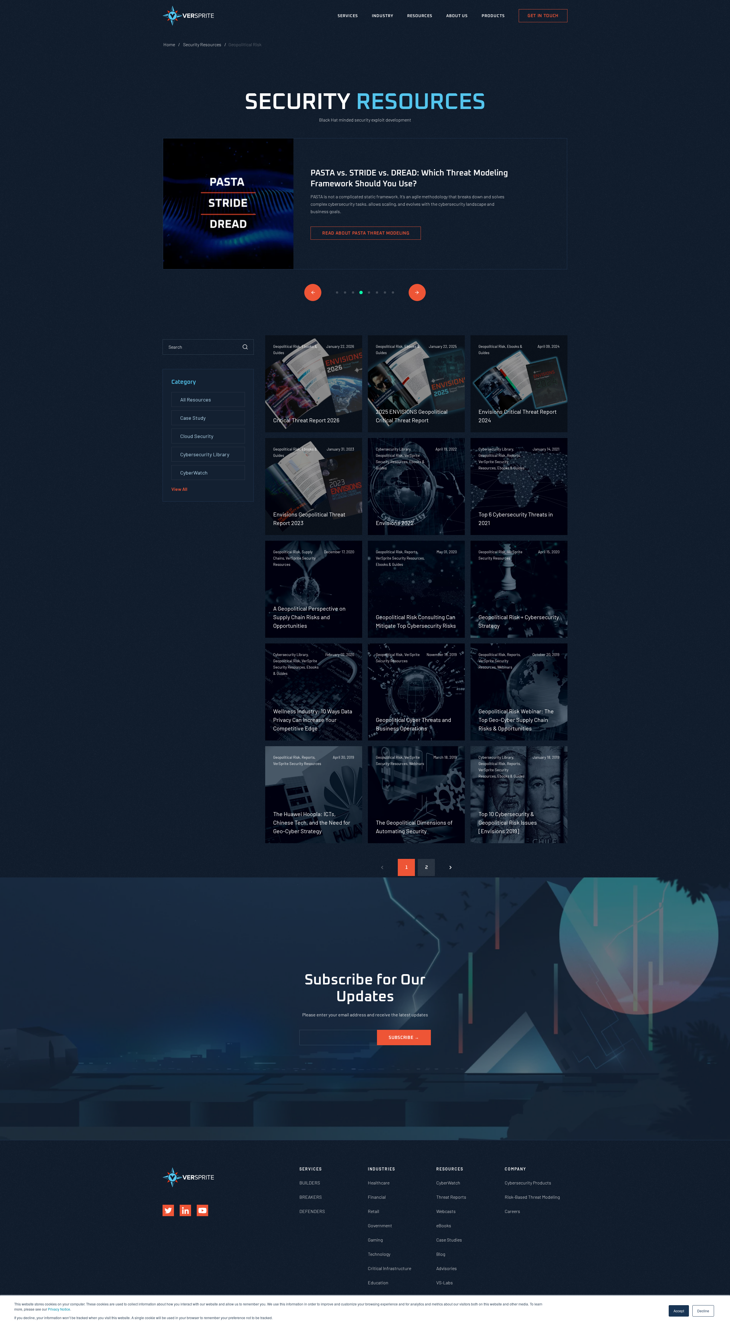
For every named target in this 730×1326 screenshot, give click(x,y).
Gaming (375, 1239)
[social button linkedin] (185, 1210)
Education (378, 1282)
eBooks (443, 1225)
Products (493, 16)
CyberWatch (194, 472)
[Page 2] (450, 867)
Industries (381, 1168)
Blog (440, 1254)
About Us (457, 16)
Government (380, 1225)
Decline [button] (703, 1310)
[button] (312, 292)
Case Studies (449, 1239)
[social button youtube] (202, 1210)
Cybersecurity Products (528, 1182)
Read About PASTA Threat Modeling (365, 233)
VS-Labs (444, 1282)
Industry (382, 16)
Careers (512, 1211)
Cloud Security (196, 436)
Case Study (193, 418)
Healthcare (379, 1182)
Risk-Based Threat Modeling (532, 1197)
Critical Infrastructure (389, 1268)
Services (348, 16)
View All (179, 489)
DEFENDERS (312, 1211)
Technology (379, 1254)
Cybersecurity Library (204, 454)
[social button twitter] (168, 1210)
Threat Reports (451, 1197)
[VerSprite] (188, 17)
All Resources (195, 399)
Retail (373, 1211)
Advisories (446, 1268)
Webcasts (446, 1211)
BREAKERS (310, 1197)
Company (515, 1168)
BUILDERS (309, 1182)
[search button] (245, 347)
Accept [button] (679, 1310)
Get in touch (543, 16)
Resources (419, 16)
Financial (377, 1197)
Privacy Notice (59, 1309)
